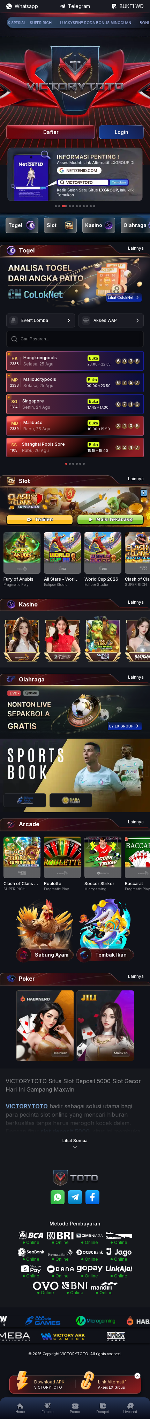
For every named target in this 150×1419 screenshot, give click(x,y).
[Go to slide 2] (59, 206)
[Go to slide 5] (73, 206)
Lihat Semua (75, 1140)
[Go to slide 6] (77, 206)
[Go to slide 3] (63, 206)
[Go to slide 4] (68, 206)
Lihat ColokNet (120, 297)
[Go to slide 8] (84, 206)
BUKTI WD (132, 6)
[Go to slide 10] (91, 206)
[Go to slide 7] (80, 206)
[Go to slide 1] (56, 206)
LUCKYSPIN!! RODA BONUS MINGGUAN (77, 23)
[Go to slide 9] (87, 206)
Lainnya (136, 248)
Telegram (79, 6)
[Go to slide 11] (94, 206)
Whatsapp (26, 6)
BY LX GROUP (121, 726)
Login (121, 132)
